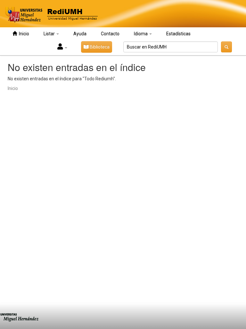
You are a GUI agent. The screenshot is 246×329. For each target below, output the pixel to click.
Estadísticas (178, 33)
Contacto (110, 33)
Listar (50, 33)
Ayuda (79, 33)
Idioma (141, 33)
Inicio (23, 33)
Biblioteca (99, 46)
